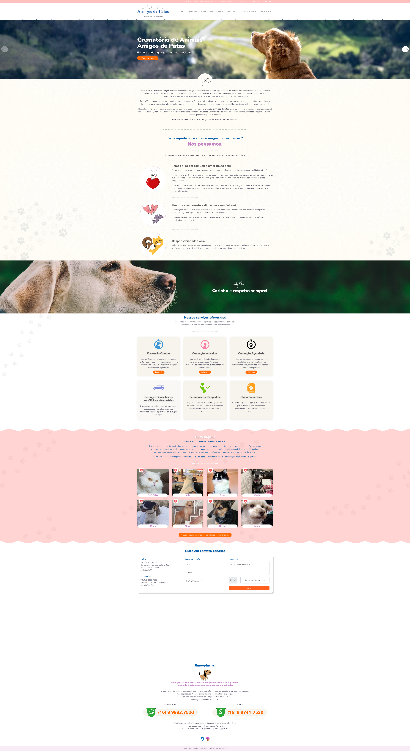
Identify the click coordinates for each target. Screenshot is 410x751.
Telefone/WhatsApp (194, 581)
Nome (189, 564)
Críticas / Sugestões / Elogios (240, 564)
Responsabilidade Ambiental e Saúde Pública (199, 1)
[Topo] (405, 744)
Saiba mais (158, 372)
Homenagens (265, 11)
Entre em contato (148, 58)
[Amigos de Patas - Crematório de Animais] (153, 10)
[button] (405, 49)
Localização (255, 1)
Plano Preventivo (249, 11)
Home (180, 11)
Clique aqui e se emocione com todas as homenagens (205, 535)
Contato (268, 1)
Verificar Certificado (226, 1)
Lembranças (232, 11)
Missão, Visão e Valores (196, 11)
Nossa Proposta (216, 11)
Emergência (242, 1)
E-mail (189, 573)
